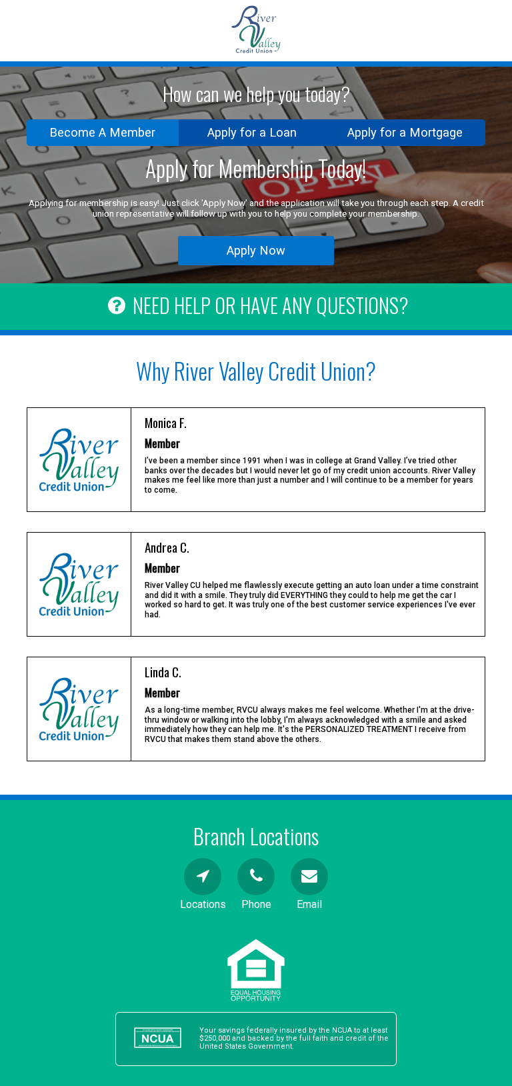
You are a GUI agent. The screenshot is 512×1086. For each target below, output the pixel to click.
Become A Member (102, 132)
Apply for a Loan (252, 132)
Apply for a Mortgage (405, 132)
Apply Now (256, 250)
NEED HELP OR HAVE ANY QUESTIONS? (270, 305)
